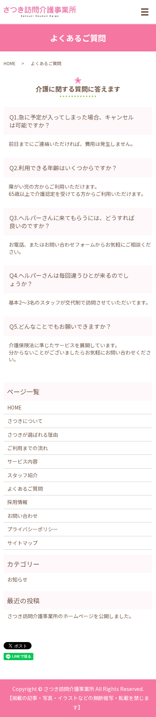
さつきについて (25, 420)
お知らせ (17, 579)
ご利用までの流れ (27, 448)
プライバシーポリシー (32, 529)
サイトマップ (22, 542)
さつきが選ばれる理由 (32, 434)
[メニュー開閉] (144, 12)
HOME (10, 63)
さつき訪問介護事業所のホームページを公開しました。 (70, 616)
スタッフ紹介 (22, 475)
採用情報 (17, 502)
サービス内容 (22, 461)
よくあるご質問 (25, 488)
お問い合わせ (22, 515)
